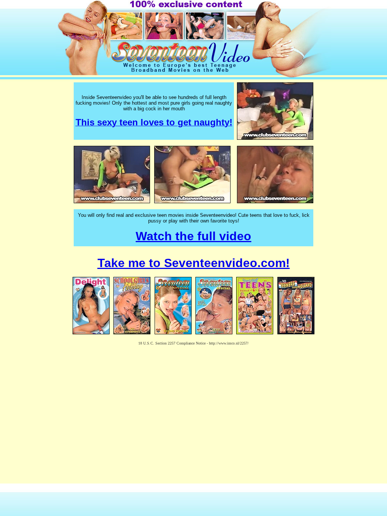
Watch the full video (193, 236)
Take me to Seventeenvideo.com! (194, 263)
